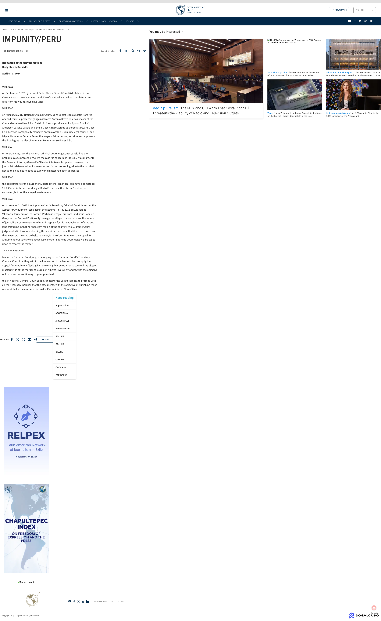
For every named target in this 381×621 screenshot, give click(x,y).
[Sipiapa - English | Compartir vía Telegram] (35, 340)
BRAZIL (59, 352)
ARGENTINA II (63, 328)
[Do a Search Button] (15, 10)
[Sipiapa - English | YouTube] (349, 21)
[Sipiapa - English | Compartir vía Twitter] (18, 340)
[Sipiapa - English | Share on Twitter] (126, 51)
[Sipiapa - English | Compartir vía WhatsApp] (23, 340)
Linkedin (87, 601)
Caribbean (61, 367)
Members (129, 21)
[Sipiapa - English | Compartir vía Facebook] (12, 340)
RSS (112, 601)
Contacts (120, 601)
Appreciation (62, 305)
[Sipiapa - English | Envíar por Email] (138, 51)
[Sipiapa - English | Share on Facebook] (120, 51)
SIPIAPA (5, 29)
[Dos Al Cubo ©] (364, 617)
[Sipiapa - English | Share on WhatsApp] (132, 51)
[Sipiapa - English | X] (360, 21)
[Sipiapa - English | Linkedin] (365, 21)
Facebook (74, 601)
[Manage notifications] (374, 607)
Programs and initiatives (70, 21)
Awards (113, 21)
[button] (339, 10)
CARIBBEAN (62, 375)
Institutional (13, 21)
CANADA (60, 359)
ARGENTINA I (62, 321)
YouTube (69, 601)
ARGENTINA (62, 313)
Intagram (83, 601)
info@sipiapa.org (100, 601)
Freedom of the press (39, 21)
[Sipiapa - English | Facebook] (355, 21)
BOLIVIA (60, 336)
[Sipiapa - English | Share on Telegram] (144, 51)
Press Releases (98, 21)
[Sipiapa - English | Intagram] (371, 21)
